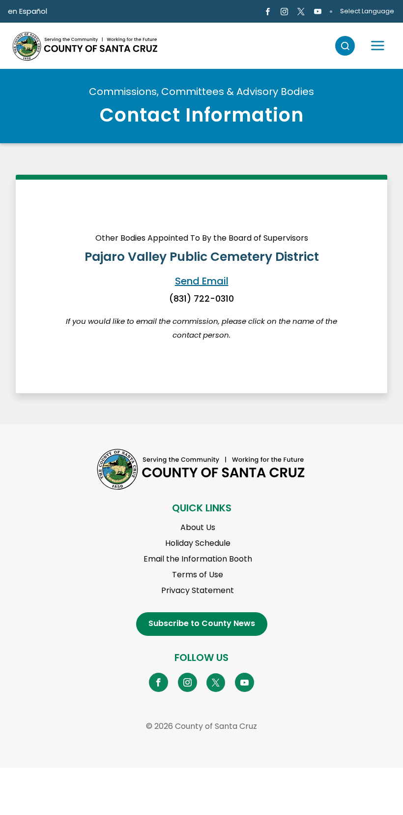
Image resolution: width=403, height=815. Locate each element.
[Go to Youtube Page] (318, 12)
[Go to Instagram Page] (284, 12)
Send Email (202, 281)
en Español (27, 11)
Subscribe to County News (201, 623)
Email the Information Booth (198, 558)
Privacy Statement (197, 590)
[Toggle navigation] (377, 46)
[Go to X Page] (301, 12)
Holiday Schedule (197, 543)
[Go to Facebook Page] (267, 12)
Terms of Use (197, 574)
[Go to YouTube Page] (244, 682)
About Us (197, 527)
